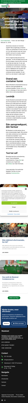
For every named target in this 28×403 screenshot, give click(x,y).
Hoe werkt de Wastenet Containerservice (10, 278)
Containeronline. (15, 173)
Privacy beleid (17, 214)
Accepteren (14, 203)
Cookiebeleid (10, 214)
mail (9, 90)
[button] (26, 189)
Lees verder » (5, 252)
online (22, 88)
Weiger (14, 207)
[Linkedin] (2, 400)
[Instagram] (5, 400)
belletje (10, 163)
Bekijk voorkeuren (14, 211)
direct (20, 160)
